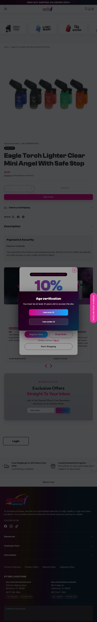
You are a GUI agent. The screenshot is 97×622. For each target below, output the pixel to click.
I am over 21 (48, 312)
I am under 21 (48, 321)
